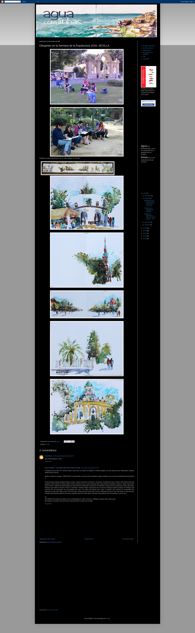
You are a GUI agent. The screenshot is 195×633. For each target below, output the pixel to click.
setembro (148, 222)
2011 (144, 238)
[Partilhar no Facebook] (71, 441)
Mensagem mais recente (47, 539)
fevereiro (147, 225)
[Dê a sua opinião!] (67, 441)
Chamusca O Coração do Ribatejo (148, 209)
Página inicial (89, 539)
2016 (144, 193)
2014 (144, 231)
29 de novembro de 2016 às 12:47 (63, 456)
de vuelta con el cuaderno (147, 53)
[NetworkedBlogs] (148, 101)
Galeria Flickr (147, 50)
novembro (148, 196)
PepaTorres (48, 456)
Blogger (108, 618)
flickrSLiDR (55, 609)
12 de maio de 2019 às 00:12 (90, 468)
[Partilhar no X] (69, 441)
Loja (144, 56)
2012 (144, 236)
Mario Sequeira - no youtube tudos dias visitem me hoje (62, 468)
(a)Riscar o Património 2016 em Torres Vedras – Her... (150, 216)
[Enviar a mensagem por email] (65, 441)
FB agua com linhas (149, 46)
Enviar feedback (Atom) (54, 542)
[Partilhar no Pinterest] (73, 441)
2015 (144, 228)
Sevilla (48, 444)
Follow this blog (148, 104)
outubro (147, 198)
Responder (48, 461)
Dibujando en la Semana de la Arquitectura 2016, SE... (149, 203)
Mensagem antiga (128, 539)
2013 (144, 233)
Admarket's (49, 609)
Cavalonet (146, 59)
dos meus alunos (148, 48)
